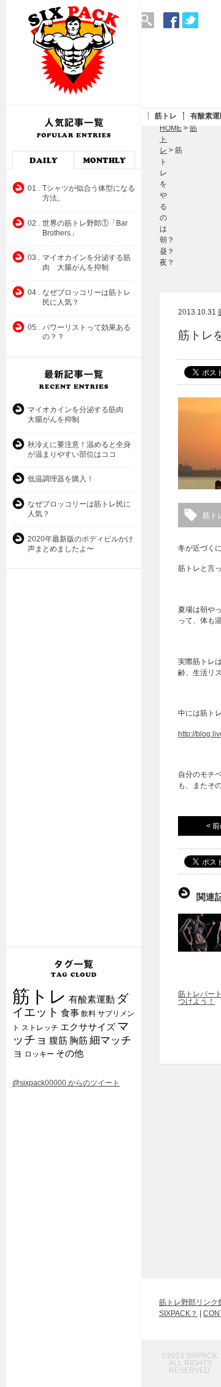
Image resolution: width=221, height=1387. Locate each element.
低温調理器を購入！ (61, 479)
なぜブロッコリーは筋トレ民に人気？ (79, 509)
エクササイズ (87, 1027)
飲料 (88, 1013)
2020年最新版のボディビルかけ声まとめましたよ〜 (80, 544)
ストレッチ (39, 1027)
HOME (171, 128)
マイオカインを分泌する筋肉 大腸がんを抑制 (79, 414)
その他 (69, 1053)
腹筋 (58, 1040)
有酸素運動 (92, 999)
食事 (70, 1013)
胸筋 (78, 1040)
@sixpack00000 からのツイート (66, 1083)
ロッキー (39, 1054)
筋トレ (166, 116)
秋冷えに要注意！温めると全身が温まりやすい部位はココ (79, 449)
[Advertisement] (74, 758)
